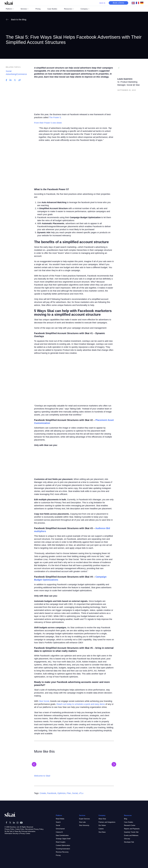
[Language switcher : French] (138, 3)
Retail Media (60, 819)
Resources (68, 9)
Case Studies (128, 822)
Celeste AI (59, 832)
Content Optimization (63, 845)
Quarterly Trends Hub (131, 832)
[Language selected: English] (138, 3)
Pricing (58, 855)
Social (75, 793)
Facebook (51, 793)
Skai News (102, 832)
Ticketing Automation (63, 848)
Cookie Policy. (20, 829)
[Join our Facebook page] (6, 822)
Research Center (129, 825)
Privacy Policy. (10, 829)
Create (43, 793)
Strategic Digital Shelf (63, 839)
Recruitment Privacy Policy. (34, 829)
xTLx (81, 793)
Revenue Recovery (62, 852)
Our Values (102, 825)
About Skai (102, 819)
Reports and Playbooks (132, 829)
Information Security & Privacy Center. (17, 833)
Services (24, 9)
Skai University (84, 825)
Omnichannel (60, 829)
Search (58, 822)
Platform (9, 9)
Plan (69, 793)
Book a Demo (118, 3)
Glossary (127, 839)
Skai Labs (82, 822)
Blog (125, 819)
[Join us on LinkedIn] (14, 822)
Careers (101, 829)
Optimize (61, 793)
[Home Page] (9, 3)
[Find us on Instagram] (17, 822)
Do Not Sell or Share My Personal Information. (20, 831)
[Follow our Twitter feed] (10, 822)
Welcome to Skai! (42, 776)
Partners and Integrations (107, 822)
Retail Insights (60, 842)
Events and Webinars (131, 835)
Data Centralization (62, 835)
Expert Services (84, 819)
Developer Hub (129, 842)
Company (84, 9)
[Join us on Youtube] (21, 822)
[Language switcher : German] (142, 3)
